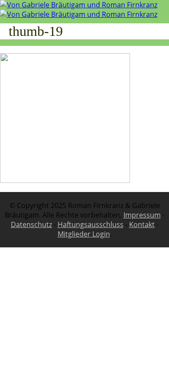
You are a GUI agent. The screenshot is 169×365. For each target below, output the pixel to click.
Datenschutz (31, 224)
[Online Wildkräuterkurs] (78, 9)
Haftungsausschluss (91, 224)
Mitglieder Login (84, 234)
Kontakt (142, 224)
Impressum (142, 215)
